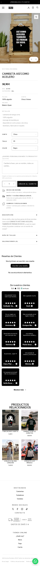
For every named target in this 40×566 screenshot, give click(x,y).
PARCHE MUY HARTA (10, 431)
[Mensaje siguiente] (39, 2)
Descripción (7, 215)
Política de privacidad (17, 561)
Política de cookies (32, 561)
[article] (10, 300)
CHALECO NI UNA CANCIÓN (10, 462)
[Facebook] (17, 509)
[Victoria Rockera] (11, 8)
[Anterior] (31, 59)
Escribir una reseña (20, 266)
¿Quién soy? (20, 536)
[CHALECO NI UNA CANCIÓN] (10, 449)
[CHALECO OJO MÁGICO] (29, 449)
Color (4, 148)
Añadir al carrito (28, 184)
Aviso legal (5, 561)
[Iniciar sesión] (28, 8)
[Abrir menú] (3, 8)
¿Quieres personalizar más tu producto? (19, 157)
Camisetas (20, 491)
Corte (4, 134)
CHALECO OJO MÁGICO (29, 462)
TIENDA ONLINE (20, 533)
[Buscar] (37, 7)
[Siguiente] (36, 59)
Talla (4, 141)
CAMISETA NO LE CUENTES (29, 432)
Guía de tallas (9, 235)
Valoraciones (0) (10, 241)
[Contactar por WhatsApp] (35, 561)
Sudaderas (20, 495)
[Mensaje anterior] (1, 2)
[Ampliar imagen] (36, 17)
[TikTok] (27, 509)
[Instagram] (22, 509)
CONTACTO (20, 513)
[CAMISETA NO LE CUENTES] (29, 420)
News (20, 540)
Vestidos (20, 499)
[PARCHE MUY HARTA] (10, 420)
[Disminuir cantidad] (4, 184)
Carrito (20, 547)
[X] (13, 509)
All (13, 91)
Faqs (20, 543)
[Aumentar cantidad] (13, 184)
